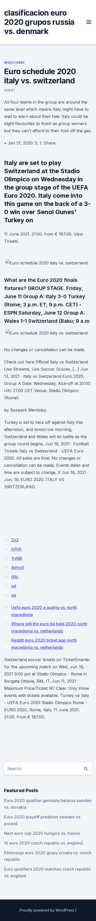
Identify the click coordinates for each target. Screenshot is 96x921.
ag (13, 595)
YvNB (16, 558)
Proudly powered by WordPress (46, 910)
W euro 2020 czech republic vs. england (43, 843)
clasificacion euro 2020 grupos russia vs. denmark (39, 22)
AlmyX (17, 567)
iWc (14, 576)
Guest (10, 90)
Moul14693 (14, 62)
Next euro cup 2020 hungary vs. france (42, 833)
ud (13, 586)
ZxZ (15, 539)
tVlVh (16, 549)
